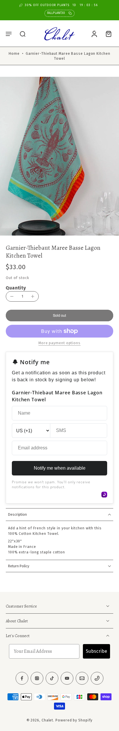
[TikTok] (52, 678)
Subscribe (96, 651)
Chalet (47, 720)
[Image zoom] (59, 156)
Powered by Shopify (73, 720)
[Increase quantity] (32, 296)
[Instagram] (37, 678)
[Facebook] (22, 678)
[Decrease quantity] (12, 296)
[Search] (22, 33)
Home (14, 53)
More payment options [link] (59, 343)
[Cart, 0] (107, 33)
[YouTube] (67, 678)
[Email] (82, 678)
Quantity (16, 288)
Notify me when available (59, 468)
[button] (8, 33)
